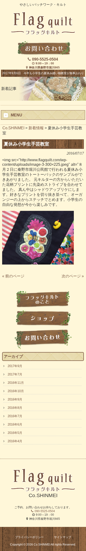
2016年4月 (15, 441)
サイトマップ (62, 537)
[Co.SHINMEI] (43, 32)
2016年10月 (16, 391)
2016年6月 (15, 424)
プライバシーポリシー (29, 537)
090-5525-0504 (45, 59)
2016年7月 (15, 416)
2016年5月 (15, 433)
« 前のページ (13, 276)
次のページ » (73, 276)
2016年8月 (15, 408)
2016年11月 (16, 383)
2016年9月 (15, 399)
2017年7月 (15, 374)
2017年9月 (15, 366)
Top (82, 547)
